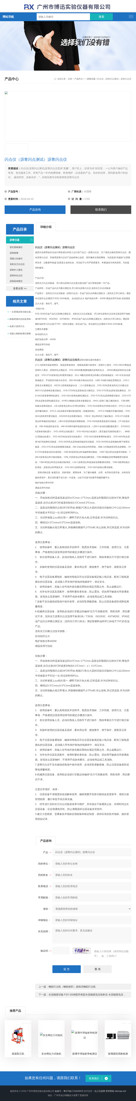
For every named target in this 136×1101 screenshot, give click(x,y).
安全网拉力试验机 (51, 1053)
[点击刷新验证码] (81, 951)
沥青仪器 (91, 79)
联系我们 (101, 209)
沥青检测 (14, 253)
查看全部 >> (20, 288)
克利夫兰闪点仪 (17, 264)
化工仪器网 (99, 1091)
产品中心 (78, 79)
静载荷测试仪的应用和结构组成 (22, 319)
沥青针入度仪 (16, 270)
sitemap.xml (120, 1091)
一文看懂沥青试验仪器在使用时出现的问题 (22, 312)
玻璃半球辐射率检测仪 (84, 1053)
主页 (70, 79)
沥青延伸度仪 (16, 281)
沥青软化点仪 (16, 275)
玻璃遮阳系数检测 (118, 1053)
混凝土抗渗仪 (16, 258)
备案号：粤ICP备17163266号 (69, 1091)
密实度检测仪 (16, 247)
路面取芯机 (18, 1053)
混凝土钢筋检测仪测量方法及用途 (22, 333)
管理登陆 (110, 1091)
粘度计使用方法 (17, 326)
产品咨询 (35, 209)
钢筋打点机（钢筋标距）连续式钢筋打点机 (72, 986)
